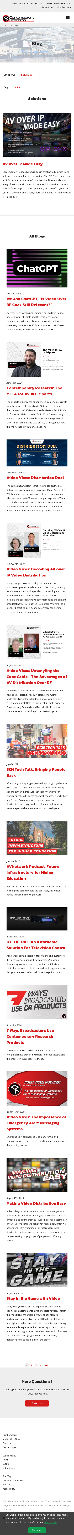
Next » (46, 1365)
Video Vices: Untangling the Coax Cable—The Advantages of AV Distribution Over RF (37, 676)
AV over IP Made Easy (23, 164)
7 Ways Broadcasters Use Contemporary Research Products (30, 1036)
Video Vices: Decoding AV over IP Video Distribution (36, 572)
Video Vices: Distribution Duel (35, 478)
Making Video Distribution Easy (36, 1203)
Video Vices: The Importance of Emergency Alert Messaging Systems (36, 1123)
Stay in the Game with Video (33, 1298)
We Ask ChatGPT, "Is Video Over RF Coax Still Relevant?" (37, 302)
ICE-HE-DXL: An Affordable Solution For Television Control (37, 945)
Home (6, 25)
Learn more (50, 1522)
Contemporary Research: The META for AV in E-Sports (34, 391)
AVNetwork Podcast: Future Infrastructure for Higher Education (33, 872)
